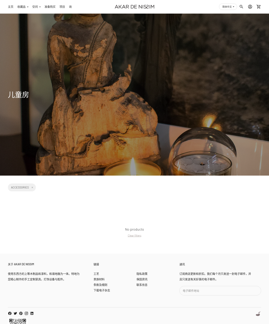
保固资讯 (141, 279)
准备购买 (50, 6)
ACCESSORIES (20, 187)
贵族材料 (99, 279)
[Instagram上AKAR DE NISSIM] (26, 313)
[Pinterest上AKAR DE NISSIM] (21, 313)
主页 (10, 6)
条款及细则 (100, 284)
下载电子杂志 (102, 290)
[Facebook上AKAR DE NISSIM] (10, 313)
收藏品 (21, 6)
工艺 (96, 273)
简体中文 (227, 6)
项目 (62, 6)
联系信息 (141, 284)
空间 (35, 6)
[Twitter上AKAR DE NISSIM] (15, 313)
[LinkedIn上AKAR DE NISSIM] (32, 313)
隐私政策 (141, 273)
